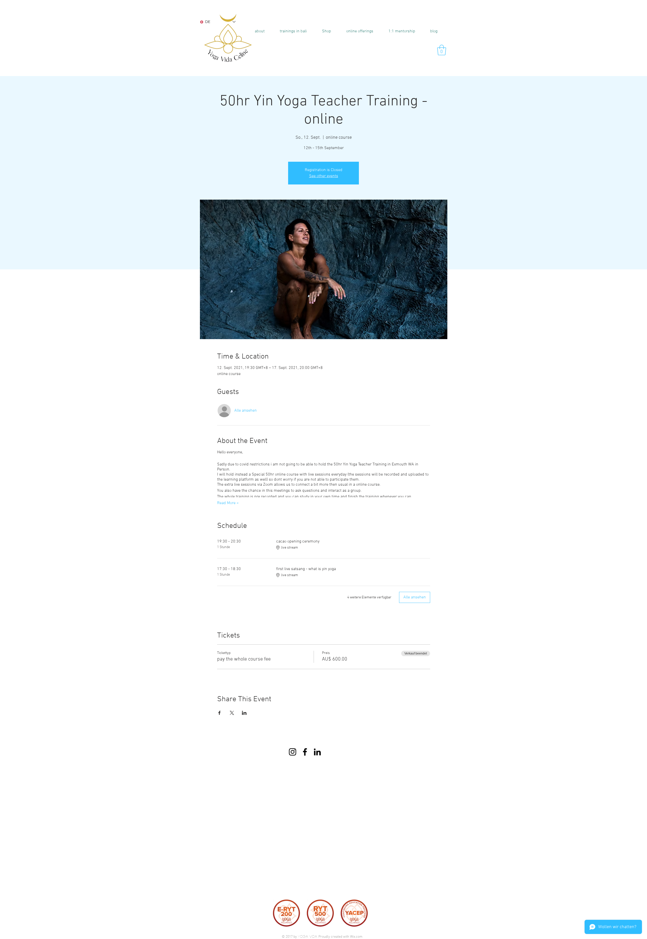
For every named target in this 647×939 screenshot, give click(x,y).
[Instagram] (292, 752)
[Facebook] (305, 752)
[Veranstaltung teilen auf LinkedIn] (244, 713)
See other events (323, 176)
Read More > (228, 503)
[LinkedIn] (317, 752)
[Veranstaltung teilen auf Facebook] (219, 713)
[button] (293, 31)
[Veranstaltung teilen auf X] (231, 713)
